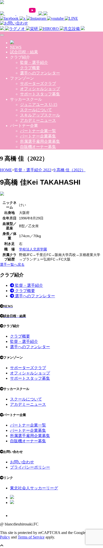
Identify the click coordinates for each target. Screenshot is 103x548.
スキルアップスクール (40, 115)
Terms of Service (31, 537)
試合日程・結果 (24, 52)
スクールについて (36, 110)
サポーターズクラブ (38, 83)
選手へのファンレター (40, 73)
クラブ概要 (30, 68)
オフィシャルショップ (40, 89)
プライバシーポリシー (30, 467)
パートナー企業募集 (38, 136)
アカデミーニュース (38, 120)
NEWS (16, 47)
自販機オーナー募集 (38, 147)
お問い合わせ (22, 462)
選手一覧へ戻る (12, 264)
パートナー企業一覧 (38, 131)
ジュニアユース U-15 (38, 104)
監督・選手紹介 (34, 62)
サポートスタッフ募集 (40, 94)
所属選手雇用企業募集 (40, 141)
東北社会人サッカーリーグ (34, 488)
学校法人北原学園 (33, 249)
